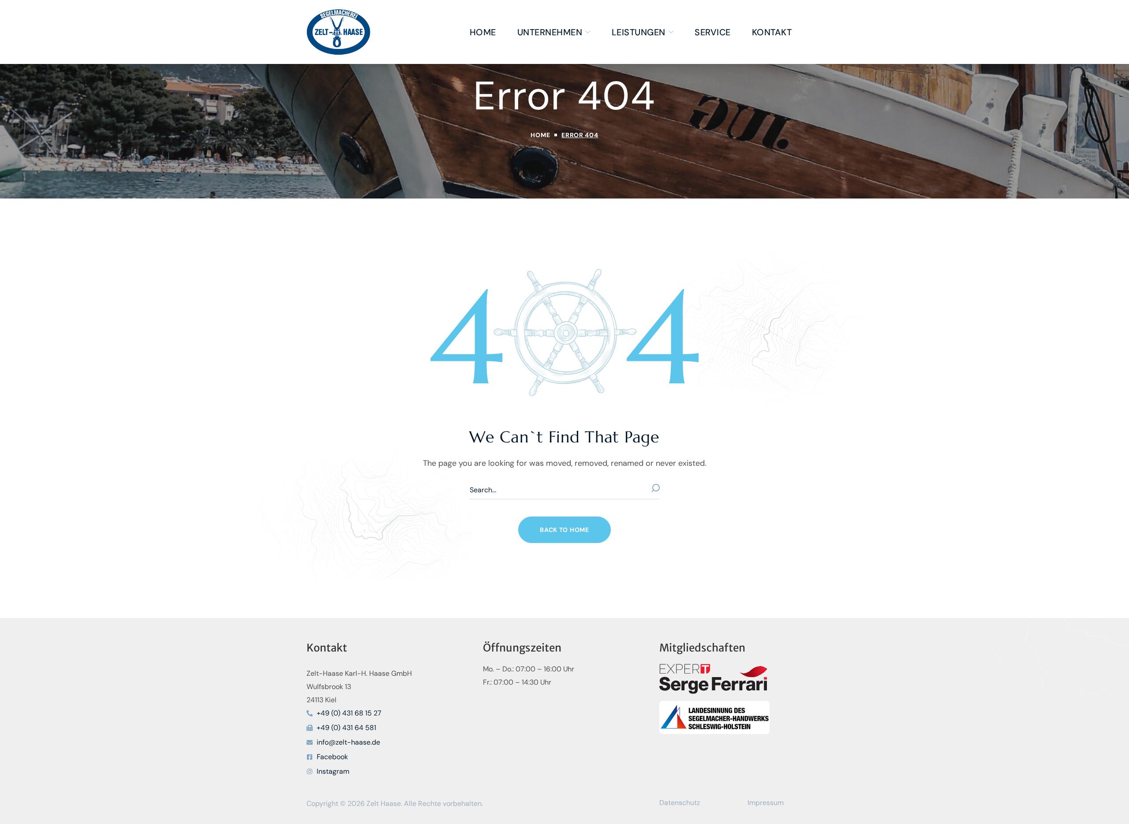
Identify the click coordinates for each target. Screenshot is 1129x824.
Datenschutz (679, 802)
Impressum (766, 802)
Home (540, 135)
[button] (564, 530)
